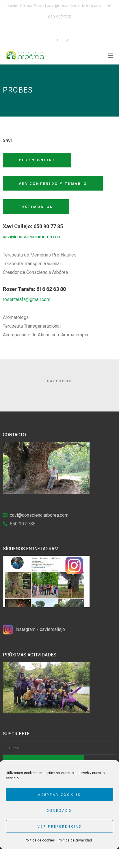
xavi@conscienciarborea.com (75, 5)
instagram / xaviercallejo (40, 629)
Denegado (59, 810)
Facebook (59, 381)
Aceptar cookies (59, 794)
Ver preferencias (59, 826)
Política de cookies (40, 840)
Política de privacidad (75, 840)
